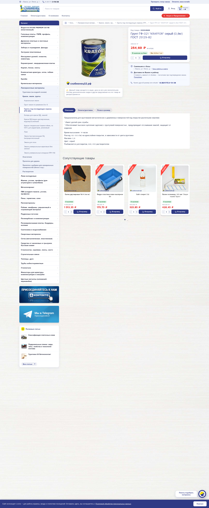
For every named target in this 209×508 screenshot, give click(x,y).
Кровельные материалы (31, 83)
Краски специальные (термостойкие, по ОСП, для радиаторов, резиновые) (38, 127)
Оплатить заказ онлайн (181, 2)
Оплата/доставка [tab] (85, 110)
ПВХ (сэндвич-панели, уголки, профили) (34, 193)
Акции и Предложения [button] (175, 16)
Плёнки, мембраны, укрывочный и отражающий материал (36, 208)
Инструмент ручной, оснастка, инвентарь (34, 58)
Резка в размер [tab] (103, 110)
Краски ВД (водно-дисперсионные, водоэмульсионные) (37, 120)
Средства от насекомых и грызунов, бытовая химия (36, 244)
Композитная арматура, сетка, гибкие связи (37, 73)
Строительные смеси (30, 254)
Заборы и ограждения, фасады (34, 48)
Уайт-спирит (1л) (142, 194)
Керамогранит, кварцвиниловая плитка (38, 63)
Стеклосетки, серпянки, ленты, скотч (37, 250)
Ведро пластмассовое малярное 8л (110, 195)
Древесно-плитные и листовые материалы (34, 42)
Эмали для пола (30, 142)
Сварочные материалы (31, 234)
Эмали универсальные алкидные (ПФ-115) (39, 153)
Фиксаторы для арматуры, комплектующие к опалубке (33, 273)
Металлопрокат (27, 187)
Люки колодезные (28, 176)
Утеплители (26, 268)
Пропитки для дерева (31, 161)
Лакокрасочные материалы (33, 88)
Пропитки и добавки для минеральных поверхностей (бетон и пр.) (38, 166)
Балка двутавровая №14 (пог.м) (77, 194)
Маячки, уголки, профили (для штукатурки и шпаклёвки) (34, 181)
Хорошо (200, 504)
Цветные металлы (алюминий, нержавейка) (34, 280)
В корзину (166, 58)
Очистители (27, 157)
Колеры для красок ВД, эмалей (35, 115)
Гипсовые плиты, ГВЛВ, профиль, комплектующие (36, 35)
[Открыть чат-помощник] (202, 494)
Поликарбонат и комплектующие (35, 218)
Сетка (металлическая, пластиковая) (36, 239)
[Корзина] (183, 8)
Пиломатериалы (28, 203)
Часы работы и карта (160, 69)
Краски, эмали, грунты (32, 96)
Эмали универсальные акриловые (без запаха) (38, 148)
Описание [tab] (69, 110)
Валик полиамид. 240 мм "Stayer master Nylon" (175, 195)
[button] (171, 9)
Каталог (72, 23)
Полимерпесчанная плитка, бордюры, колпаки (37, 224)
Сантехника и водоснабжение (33, 230)
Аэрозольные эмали (31, 101)
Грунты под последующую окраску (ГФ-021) (38, 110)
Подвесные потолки (29, 214)
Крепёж (24, 79)
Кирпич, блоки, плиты (30, 68)
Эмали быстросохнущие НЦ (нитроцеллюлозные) (34, 137)
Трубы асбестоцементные (32, 263)
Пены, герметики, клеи (31, 198)
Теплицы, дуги (27, 259)
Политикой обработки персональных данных (113, 504)
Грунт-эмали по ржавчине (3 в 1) (36, 105)
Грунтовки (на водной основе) (35, 92)
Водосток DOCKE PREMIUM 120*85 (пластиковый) (35, 29)
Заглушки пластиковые (31, 52)
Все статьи (27, 364)
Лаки (26, 132)
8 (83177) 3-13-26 (168, 83)
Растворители (28, 171)
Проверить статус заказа (160, 2)
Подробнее (138, 77)
